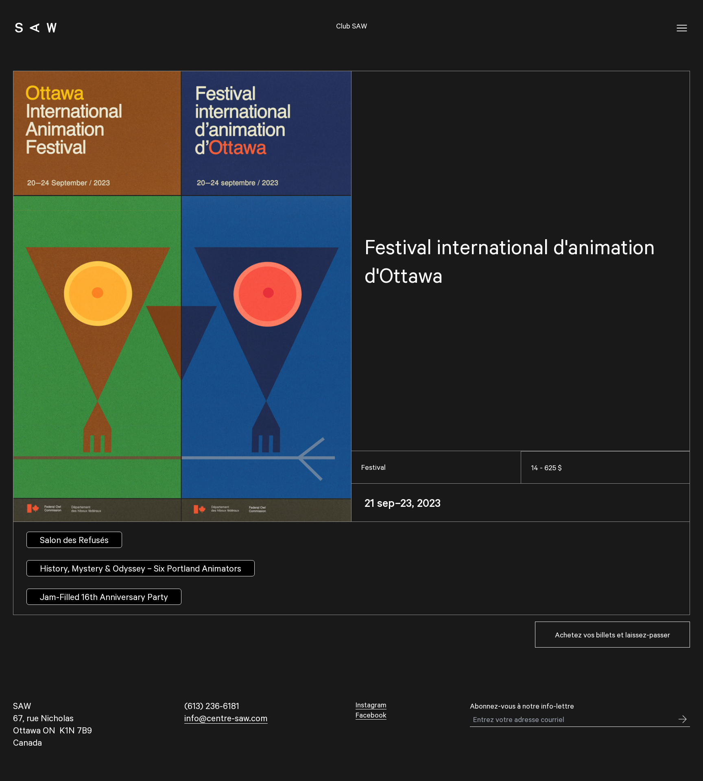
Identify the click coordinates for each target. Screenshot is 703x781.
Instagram (371, 704)
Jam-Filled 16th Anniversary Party (104, 596)
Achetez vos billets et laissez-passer (612, 634)
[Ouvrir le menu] (682, 28)
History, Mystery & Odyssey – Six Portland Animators (140, 568)
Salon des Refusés (74, 539)
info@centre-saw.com (226, 718)
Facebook (371, 715)
